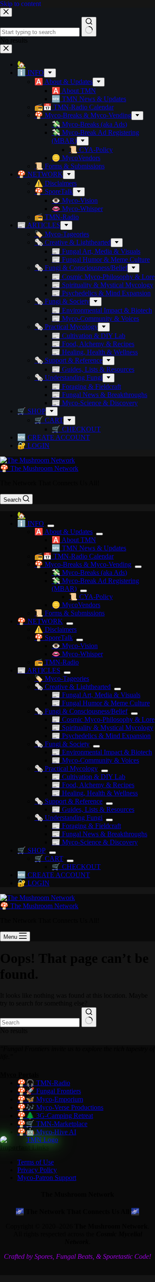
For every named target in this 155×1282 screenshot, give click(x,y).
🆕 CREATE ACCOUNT (53, 874)
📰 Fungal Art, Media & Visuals (96, 694)
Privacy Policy (37, 1169)
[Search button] (88, 1017)
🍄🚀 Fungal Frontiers (49, 1091)
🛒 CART (48, 858)
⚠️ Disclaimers (55, 629)
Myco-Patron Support (46, 1177)
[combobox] (40, 1022)
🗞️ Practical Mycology (66, 768)
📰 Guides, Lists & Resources (93, 809)
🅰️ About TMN (74, 539)
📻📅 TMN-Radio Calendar (74, 556)
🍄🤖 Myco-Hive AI (46, 1132)
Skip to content (20, 3)
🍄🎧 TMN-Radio (43, 1082)
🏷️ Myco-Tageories (61, 678)
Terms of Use (35, 1162)
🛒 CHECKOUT (76, 866)
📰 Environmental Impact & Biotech (102, 752)
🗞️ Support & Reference (68, 801)
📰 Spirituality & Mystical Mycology (102, 727)
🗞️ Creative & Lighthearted (72, 686)
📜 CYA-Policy (91, 596)
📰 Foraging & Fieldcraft (86, 825)
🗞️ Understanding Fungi (68, 817)
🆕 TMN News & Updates (89, 548)
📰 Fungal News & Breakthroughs (99, 834)
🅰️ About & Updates (63, 531)
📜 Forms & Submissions (69, 613)
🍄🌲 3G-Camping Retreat (55, 1115)
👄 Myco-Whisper (77, 654)
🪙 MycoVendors (76, 604)
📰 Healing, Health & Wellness (95, 793)
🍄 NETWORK (40, 621)
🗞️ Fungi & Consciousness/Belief (80, 711)
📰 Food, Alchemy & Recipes (93, 784)
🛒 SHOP (31, 850)
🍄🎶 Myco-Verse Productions (60, 1107)
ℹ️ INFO (30, 523)
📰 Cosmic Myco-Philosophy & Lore (103, 719)
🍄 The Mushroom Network (39, 468)
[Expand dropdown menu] (50, 526)
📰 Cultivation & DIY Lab (88, 776)
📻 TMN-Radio (56, 662)
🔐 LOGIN (33, 883)
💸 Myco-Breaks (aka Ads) (89, 572)
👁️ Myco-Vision (75, 645)
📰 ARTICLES (38, 670)
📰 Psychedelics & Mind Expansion (101, 735)
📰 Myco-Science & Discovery (95, 842)
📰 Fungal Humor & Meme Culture (101, 703)
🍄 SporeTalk (53, 637)
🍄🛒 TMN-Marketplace (52, 1123)
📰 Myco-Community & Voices (95, 760)
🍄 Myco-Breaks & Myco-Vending (82, 564)
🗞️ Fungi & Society (62, 744)
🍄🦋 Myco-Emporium (50, 1099)
